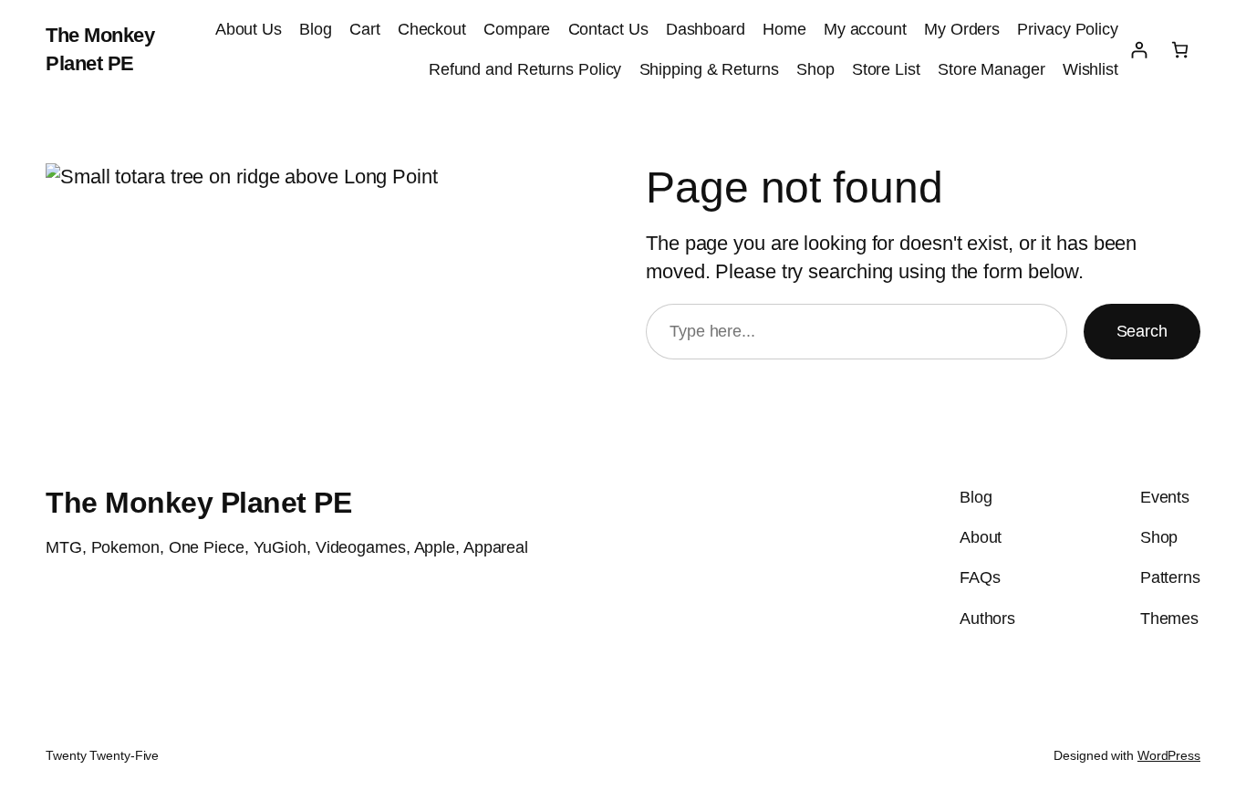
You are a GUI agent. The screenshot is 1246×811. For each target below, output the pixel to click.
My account (865, 29)
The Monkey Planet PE (198, 502)
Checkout (432, 29)
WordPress (1168, 755)
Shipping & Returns (709, 69)
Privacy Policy (1067, 29)
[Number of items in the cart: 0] (1179, 49)
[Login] (1138, 49)
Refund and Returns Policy (525, 69)
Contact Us (608, 29)
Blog (315, 29)
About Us (248, 29)
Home (784, 29)
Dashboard (705, 29)
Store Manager (991, 69)
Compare (516, 29)
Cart (364, 29)
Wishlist (1090, 69)
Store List (886, 69)
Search (1142, 331)
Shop (815, 69)
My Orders (962, 29)
